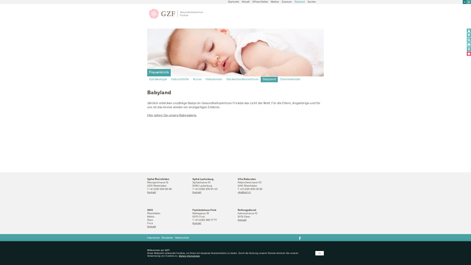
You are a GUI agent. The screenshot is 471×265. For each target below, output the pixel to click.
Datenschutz (182, 238)
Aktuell (245, 2)
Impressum (153, 238)
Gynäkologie (158, 79)
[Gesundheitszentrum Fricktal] (177, 14)
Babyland (300, 2)
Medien (275, 2)
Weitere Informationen (189, 256)
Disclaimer (167, 238)
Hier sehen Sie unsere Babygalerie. (172, 115)
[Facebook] (300, 238)
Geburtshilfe (180, 79)
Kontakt (151, 192)
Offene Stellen (260, 2)
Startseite (233, 2)
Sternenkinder (290, 79)
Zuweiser (287, 2)
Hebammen (214, 79)
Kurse (197, 79)
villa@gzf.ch (244, 192)
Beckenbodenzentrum (242, 79)
